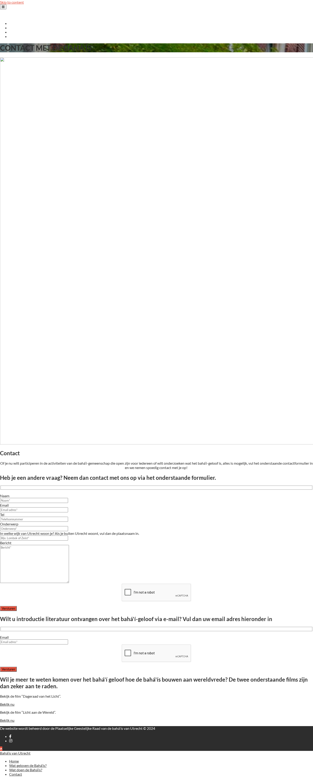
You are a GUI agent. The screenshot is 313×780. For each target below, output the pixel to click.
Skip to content (12, 2)
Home (14, 23)
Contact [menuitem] (15, 774)
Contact (15, 36)
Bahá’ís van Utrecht (15, 15)
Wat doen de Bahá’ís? (25, 32)
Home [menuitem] (14, 761)
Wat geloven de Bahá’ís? (28, 27)
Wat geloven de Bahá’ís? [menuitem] (28, 765)
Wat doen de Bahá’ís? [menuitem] (25, 770)
